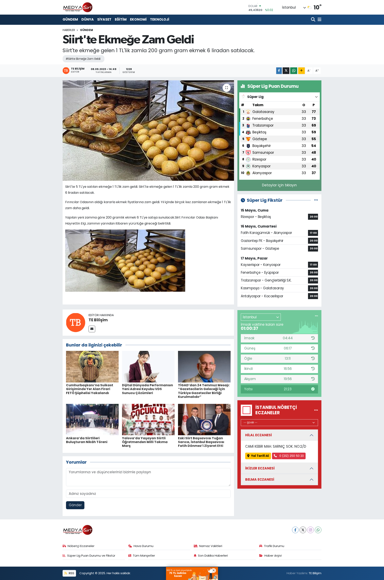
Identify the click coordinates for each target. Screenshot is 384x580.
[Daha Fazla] (301, 70)
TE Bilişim (98, 320)
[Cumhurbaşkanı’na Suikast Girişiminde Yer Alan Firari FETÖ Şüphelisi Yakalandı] (92, 366)
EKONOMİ (138, 19)
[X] (303, 530)
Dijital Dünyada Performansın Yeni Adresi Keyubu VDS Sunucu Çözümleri (147, 389)
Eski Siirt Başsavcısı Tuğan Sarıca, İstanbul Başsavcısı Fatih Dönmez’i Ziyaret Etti (201, 442)
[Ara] (313, 19)
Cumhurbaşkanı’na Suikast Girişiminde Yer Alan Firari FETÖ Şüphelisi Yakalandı (89, 389)
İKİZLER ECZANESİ (260, 468)
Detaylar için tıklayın (279, 185)
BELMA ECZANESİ (259, 479)
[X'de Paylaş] (286, 70)
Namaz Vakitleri (210, 546)
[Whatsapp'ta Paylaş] (293, 70)
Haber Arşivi (273, 555)
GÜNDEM (70, 19)
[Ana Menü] (319, 19)
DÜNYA (87, 19)
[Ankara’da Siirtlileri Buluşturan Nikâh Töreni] (92, 419)
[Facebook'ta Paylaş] (279, 70)
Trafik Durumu (274, 546)
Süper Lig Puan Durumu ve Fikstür (91, 555)
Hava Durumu (143, 546)
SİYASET (104, 19)
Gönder (75, 505)
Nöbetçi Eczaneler (81, 546)
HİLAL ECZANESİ (258, 435)
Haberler (69, 30)
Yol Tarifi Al (260, 456)
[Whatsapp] (318, 530)
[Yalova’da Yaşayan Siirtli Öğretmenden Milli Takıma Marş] (148, 419)
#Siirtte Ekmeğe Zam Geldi (83, 59)
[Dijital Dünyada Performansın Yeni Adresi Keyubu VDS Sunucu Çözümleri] (148, 366)
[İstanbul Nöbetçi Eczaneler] (316, 410)
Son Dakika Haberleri (213, 555)
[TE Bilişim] (75, 322)
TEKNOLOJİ (159, 19)
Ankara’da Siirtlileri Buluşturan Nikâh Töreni (86, 440)
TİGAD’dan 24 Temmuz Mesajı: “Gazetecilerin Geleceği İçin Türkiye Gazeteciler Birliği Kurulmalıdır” (204, 391)
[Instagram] (310, 530)
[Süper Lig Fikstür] (316, 200)
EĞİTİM (121, 19)
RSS (71, 573)
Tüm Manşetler (144, 555)
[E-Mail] (92, 329)
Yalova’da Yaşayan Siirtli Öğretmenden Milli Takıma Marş (145, 442)
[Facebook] (295, 530)
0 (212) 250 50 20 (291, 456)
